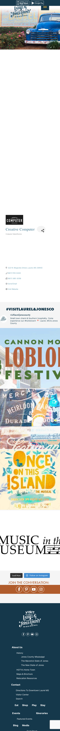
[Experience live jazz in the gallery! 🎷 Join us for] (30, 540)
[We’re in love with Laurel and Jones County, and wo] (30, 419)
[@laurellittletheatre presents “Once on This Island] (30, 480)
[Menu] (45, 6)
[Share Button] (41, 229)
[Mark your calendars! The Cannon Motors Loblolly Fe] (30, 358)
